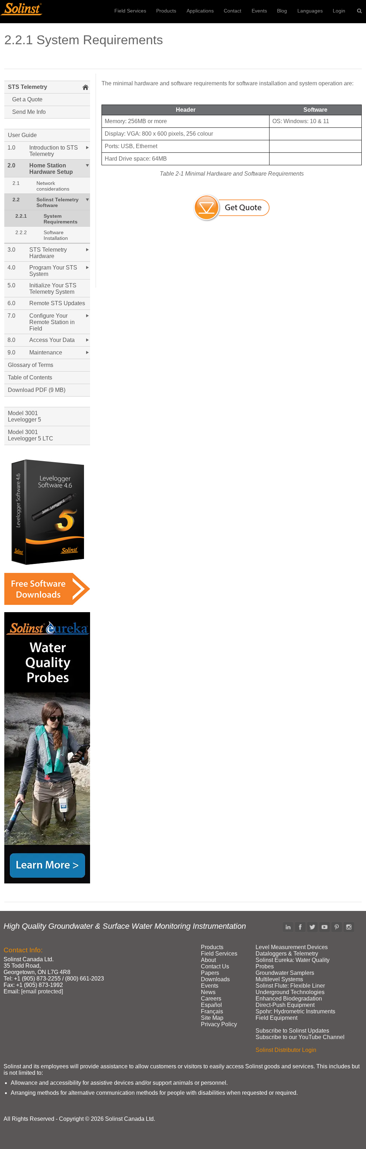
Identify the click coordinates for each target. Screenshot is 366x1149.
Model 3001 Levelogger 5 (24, 416)
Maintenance (45, 352)
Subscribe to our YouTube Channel (300, 1037)
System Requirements (61, 219)
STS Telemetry (27, 87)
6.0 (11, 303)
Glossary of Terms (30, 365)
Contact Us (215, 966)
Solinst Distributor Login (286, 1050)
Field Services (130, 11)
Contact (232, 11)
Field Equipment (276, 1018)
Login (339, 11)
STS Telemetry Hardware (48, 253)
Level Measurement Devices (292, 947)
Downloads (215, 979)
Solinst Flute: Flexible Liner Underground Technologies (290, 989)
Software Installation (56, 235)
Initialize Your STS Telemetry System (52, 288)
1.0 (11, 148)
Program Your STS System (53, 270)
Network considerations (52, 186)
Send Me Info (29, 112)
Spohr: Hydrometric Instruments (295, 1011)
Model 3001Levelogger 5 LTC (30, 435)
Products (166, 11)
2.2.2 (21, 232)
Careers (211, 999)
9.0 (11, 352)
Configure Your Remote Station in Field (52, 322)
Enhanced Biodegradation (289, 999)
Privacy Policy (219, 1024)
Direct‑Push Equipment (285, 1005)
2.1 (16, 183)
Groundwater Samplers (285, 973)
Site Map (212, 1018)
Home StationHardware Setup (51, 168)
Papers (210, 973)
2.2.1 (21, 216)
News (208, 992)
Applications (200, 11)
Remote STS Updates (57, 303)
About (208, 960)
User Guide (22, 135)
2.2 (16, 199)
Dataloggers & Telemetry (287, 954)
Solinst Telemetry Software (57, 202)
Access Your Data (52, 340)
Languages (310, 11)
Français (212, 1011)
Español (211, 1005)
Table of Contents (30, 377)
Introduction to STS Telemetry (53, 151)
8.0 (11, 340)
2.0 (11, 165)
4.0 (11, 267)
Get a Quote (27, 99)
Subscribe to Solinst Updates (292, 1031)
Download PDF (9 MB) (36, 390)
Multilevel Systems (279, 979)
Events (259, 11)
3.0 (11, 250)
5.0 (11, 285)
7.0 (11, 316)
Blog (282, 11)
